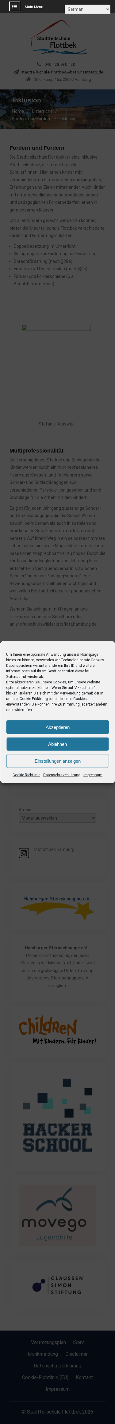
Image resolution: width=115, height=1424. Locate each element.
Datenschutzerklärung (61, 775)
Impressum (92, 775)
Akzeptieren (58, 727)
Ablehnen (57, 743)
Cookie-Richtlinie (26, 775)
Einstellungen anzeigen (58, 760)
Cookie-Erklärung (34, 699)
